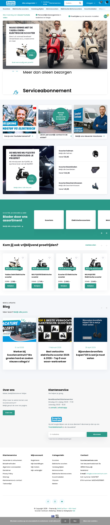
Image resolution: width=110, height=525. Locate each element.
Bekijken (10, 286)
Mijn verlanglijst (36, 470)
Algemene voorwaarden (12, 467)
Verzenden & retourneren (12, 460)
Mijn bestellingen (37, 464)
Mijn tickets (35, 467)
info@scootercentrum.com (96, 474)
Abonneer (97, 434)
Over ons (8, 413)
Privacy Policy (8, 474)
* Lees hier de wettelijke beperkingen (59, 439)
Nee (75, 521)
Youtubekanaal (55, 427)
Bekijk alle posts (21, 312)
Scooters (6, 9)
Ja (65, 521)
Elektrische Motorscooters (71, 9)
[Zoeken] (80, 3)
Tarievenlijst (7, 484)
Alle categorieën (28, 3)
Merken (55, 484)
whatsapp (62, 407)
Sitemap (6, 477)
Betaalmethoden (9, 464)
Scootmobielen (90, 9)
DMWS (59, 508)
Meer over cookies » (90, 521)
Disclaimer (7, 470)
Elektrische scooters (21, 9)
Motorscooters (52, 9)
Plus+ (65, 508)
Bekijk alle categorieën (12, 226)
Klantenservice (54, 3)
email (53, 407)
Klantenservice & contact (12, 480)
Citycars (102, 9)
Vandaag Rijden (37, 9)
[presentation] (101, 233)
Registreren (35, 460)
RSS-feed (72, 508)
